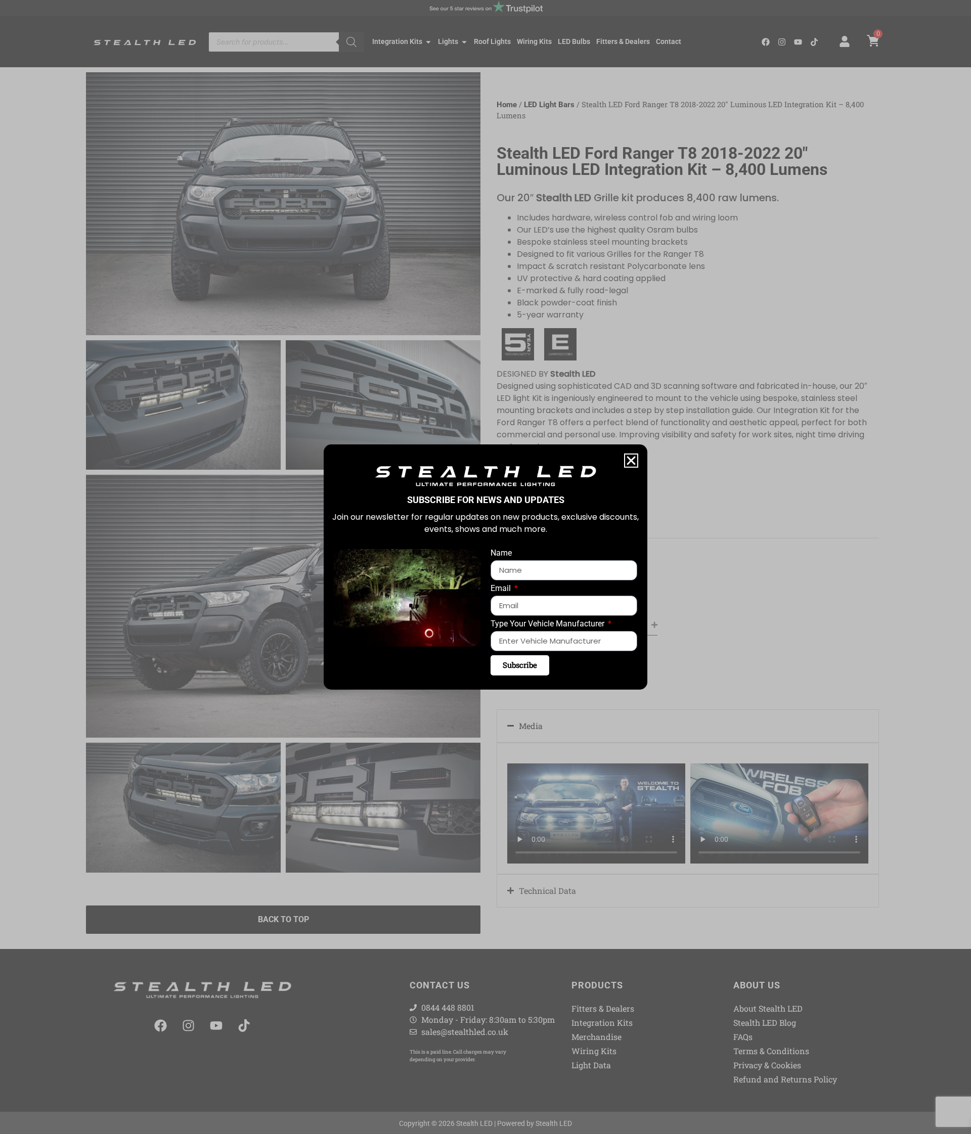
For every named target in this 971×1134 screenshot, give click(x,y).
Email (502, 588)
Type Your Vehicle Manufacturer (548, 624)
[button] (631, 461)
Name (501, 553)
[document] (485, 567)
